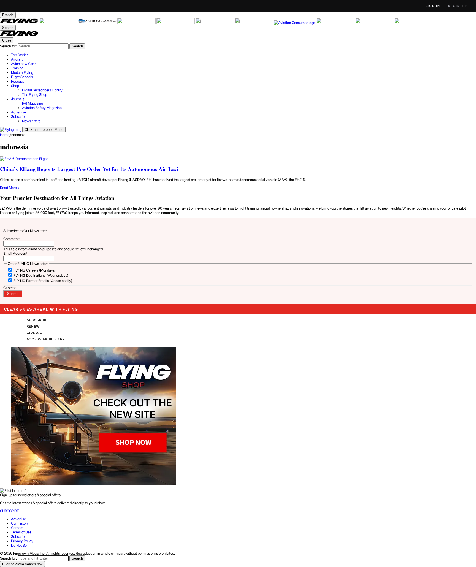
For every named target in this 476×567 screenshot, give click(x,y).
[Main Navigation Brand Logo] (19, 35)
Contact (17, 527)
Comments (11, 239)
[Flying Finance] (335, 22)
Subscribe (18, 536)
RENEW (33, 326)
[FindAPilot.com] (374, 22)
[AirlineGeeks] (97, 22)
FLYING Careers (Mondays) (34, 270)
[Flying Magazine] (19, 22)
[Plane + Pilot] (254, 22)
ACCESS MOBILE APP (45, 339)
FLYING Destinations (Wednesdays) (40, 275)
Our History (20, 523)
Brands (7, 15)
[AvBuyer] (176, 22)
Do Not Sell (19, 545)
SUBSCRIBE (36, 320)
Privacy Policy (22, 541)
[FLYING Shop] (413, 22)
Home (4, 134)
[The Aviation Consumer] (295, 22)
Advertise (18, 519)
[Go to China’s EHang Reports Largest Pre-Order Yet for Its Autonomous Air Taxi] (238, 158)
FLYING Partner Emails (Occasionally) (42, 280)
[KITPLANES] (215, 22)
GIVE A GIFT (37, 333)
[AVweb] (136, 22)
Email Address (15, 253)
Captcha (10, 288)
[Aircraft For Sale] (58, 22)
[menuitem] (243, 55)
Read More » (10, 187)
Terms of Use (21, 532)
